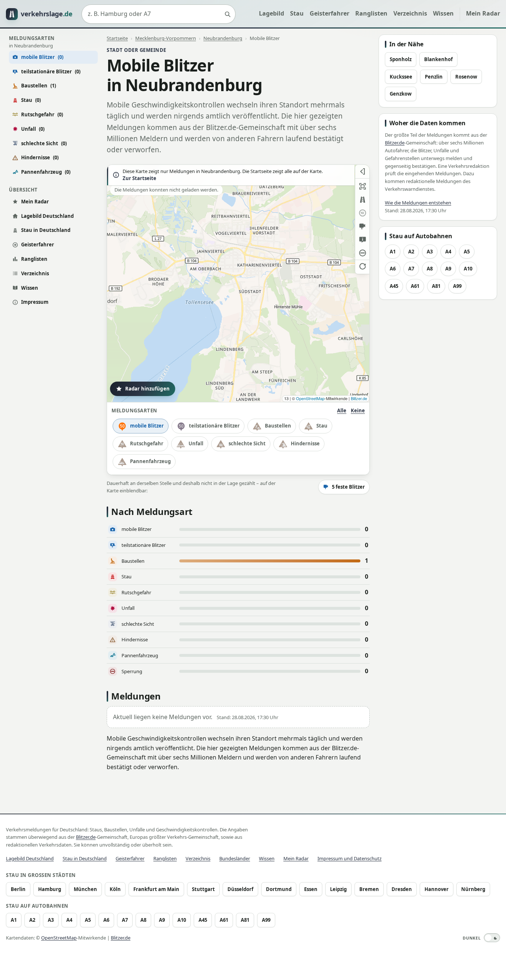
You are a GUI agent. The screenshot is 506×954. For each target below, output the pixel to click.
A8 (430, 268)
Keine (358, 410)
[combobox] (158, 14)
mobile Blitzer (147, 425)
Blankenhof (438, 59)
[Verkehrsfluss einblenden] (362, 199)
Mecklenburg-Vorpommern (165, 38)
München (85, 889)
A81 (436, 286)
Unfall (32, 129)
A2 (411, 251)
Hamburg (49, 889)
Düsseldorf (240, 889)
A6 (393, 268)
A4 (448, 251)
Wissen (443, 13)
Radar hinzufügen (147, 388)
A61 (415, 286)
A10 (468, 268)
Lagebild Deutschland (47, 216)
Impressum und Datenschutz (349, 858)
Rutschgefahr (42, 114)
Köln (115, 889)
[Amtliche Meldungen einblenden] (362, 239)
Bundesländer (234, 858)
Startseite (117, 38)
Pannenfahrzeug (45, 172)
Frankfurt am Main (156, 889)
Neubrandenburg (222, 38)
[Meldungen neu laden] (362, 266)
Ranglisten (371, 13)
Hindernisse (40, 157)
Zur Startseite (139, 178)
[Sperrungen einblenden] (362, 253)
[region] (238, 283)
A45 (394, 286)
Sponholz (401, 59)
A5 (467, 251)
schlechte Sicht (44, 143)
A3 (430, 251)
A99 (457, 286)
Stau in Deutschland (45, 230)
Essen (310, 889)
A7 (411, 268)
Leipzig (338, 889)
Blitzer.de (359, 398)
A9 (448, 268)
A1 (393, 251)
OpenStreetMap (310, 398)
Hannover (437, 889)
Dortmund (279, 889)
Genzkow (401, 93)
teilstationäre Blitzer (50, 71)
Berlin (18, 889)
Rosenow (466, 76)
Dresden (402, 889)
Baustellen (38, 85)
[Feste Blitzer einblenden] (362, 226)
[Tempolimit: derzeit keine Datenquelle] (362, 213)
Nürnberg (473, 889)
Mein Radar (483, 13)
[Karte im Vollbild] (362, 186)
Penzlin (434, 76)
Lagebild (271, 13)
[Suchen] (227, 14)
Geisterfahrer (329, 13)
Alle (341, 410)
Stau (297, 13)
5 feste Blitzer (348, 486)
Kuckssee (401, 76)
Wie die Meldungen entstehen (418, 202)
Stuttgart (203, 889)
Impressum (35, 302)
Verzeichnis (410, 13)
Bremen (369, 889)
